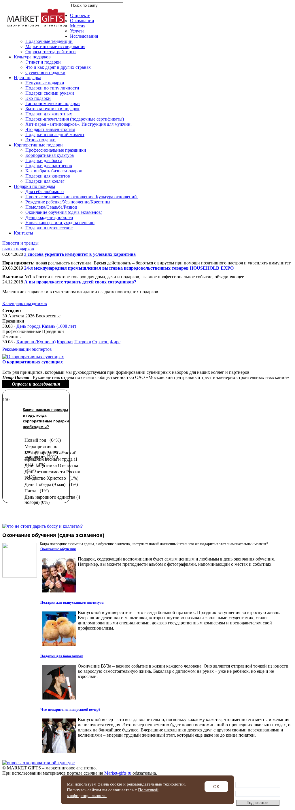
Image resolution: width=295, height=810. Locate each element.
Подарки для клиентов (47, 176)
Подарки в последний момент (54, 134)
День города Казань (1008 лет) (46, 326)
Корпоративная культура (49, 155)
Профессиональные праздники (55, 150)
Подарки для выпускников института (72, 602)
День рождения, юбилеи (49, 217)
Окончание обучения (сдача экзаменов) (63, 212)
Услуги (77, 30)
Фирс (115, 341)
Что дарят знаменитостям (50, 129)
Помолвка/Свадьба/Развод (51, 207)
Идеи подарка (27, 77)
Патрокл (82, 341)
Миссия (77, 25)
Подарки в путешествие (49, 227)
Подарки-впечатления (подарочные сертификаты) (74, 119)
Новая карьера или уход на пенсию (59, 222)
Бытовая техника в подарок (52, 108)
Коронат (65, 341)
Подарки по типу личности (52, 87)
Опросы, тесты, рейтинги (50, 51)
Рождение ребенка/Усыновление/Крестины (67, 201)
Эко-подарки (38, 98)
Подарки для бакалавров (61, 656)
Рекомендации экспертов (27, 349)
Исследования (84, 36)
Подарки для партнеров (48, 165)
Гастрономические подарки (52, 103)
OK (216, 786)
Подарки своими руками (49, 93)
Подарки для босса (43, 160)
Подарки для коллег (45, 181)
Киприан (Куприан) (36, 341)
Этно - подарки (40, 139)
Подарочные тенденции (49, 41)
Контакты (23, 232)
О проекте (80, 15)
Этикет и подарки (43, 62)
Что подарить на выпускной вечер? (70, 709)
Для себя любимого (44, 191)
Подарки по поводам (34, 186)
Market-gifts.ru (117, 773)
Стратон (100, 341)
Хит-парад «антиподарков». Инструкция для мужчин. (78, 124)
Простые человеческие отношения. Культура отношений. (81, 196)
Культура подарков (32, 56)
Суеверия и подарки (45, 72)
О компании (82, 20)
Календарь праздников (24, 303)
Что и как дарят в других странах (58, 67)
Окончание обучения (58, 549)
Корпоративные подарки (38, 144)
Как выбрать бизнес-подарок (53, 170)
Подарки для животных (48, 113)
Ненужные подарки (44, 82)
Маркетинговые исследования (55, 46)
